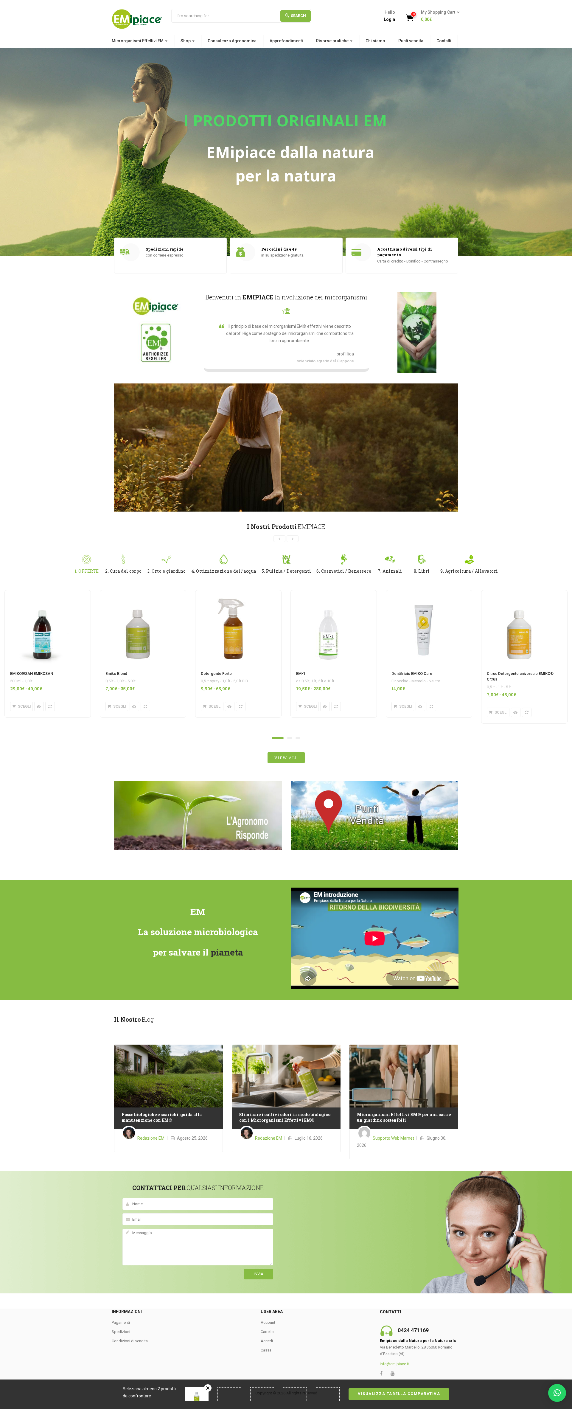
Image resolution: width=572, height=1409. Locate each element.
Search (298, 15)
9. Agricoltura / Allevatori (469, 571)
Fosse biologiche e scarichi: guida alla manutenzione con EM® (162, 1117)
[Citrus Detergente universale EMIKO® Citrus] (519, 593)
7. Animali (390, 571)
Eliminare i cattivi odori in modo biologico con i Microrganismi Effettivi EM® (284, 1117)
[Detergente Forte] (233, 593)
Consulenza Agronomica (232, 40)
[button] (438, 16)
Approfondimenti (286, 40)
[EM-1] (328, 593)
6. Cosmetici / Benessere (343, 571)
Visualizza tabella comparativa (399, 1393)
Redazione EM (150, 1138)
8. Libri (422, 571)
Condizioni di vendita (130, 1341)
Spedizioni (121, 1331)
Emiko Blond (116, 673)
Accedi (267, 1341)
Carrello (267, 1331)
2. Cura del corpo (123, 571)
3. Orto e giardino (166, 571)
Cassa (266, 1350)
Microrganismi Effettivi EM (138, 40)
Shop (186, 40)
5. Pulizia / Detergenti (286, 571)
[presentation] (279, 538)
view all (286, 757)
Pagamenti (121, 1322)
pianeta (227, 952)
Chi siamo (375, 40)
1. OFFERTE (86, 571)
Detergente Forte (216, 673)
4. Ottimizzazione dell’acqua (223, 571)
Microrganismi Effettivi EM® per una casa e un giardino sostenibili (404, 1117)
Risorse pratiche (332, 40)
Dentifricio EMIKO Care (411, 673)
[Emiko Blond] (137, 593)
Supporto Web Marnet (393, 1138)
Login (389, 19)
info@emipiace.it (394, 1364)
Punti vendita (410, 40)
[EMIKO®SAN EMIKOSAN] (42, 593)
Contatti (443, 40)
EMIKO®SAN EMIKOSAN (31, 673)
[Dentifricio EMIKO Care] (423, 593)
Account (268, 1322)
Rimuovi (208, 1388)
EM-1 (300, 673)
